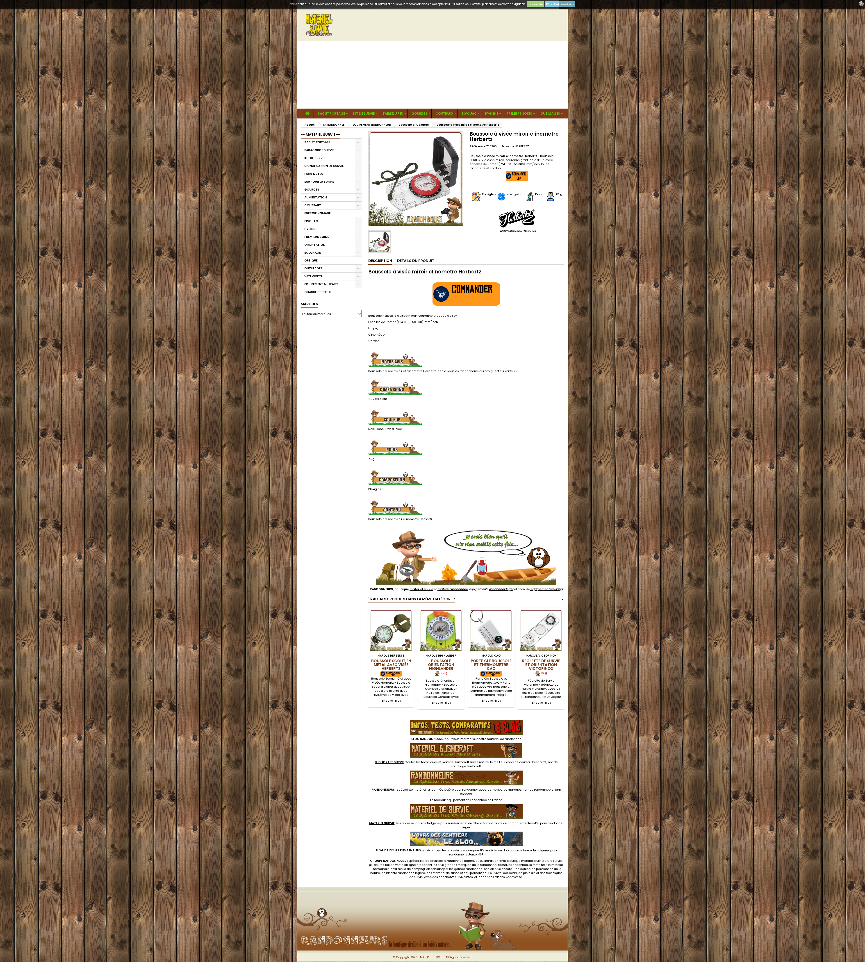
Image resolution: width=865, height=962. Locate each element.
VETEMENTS (313, 276)
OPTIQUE (311, 260)
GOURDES (419, 113)
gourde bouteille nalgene (530, 850)
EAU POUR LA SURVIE (319, 182)
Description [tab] (380, 260)
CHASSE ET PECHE (317, 292)
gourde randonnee (468, 869)
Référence (477, 146)
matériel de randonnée (504, 739)
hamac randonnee (537, 789)
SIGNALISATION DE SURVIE (324, 166)
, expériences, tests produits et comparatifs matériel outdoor (443, 850)
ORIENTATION (314, 245)
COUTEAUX (444, 113)
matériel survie (421, 589)
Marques (309, 304)
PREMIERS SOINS (519, 113)
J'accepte (535, 4)
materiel (465, 762)
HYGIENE (491, 113)
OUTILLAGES (550, 113)
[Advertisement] (432, 74)
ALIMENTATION (315, 197)
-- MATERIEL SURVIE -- (320, 134)
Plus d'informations (560, 4)
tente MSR (476, 854)
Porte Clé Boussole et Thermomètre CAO (491, 664)
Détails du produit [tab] (415, 260)
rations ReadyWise (508, 877)
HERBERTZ (522, 146)
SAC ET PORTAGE (331, 113)
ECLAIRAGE (312, 252)
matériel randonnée (452, 589)
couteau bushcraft (532, 762)
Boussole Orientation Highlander (441, 664)
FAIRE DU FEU (393, 113)
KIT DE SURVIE (364, 113)
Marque (508, 146)
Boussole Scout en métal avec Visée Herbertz (391, 664)
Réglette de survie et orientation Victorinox (541, 664)
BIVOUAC (469, 113)
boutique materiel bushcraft (527, 861)
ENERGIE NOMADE (317, 213)
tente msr (540, 865)
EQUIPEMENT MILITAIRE (321, 284)
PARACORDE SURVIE (319, 150)
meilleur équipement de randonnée (460, 800)
